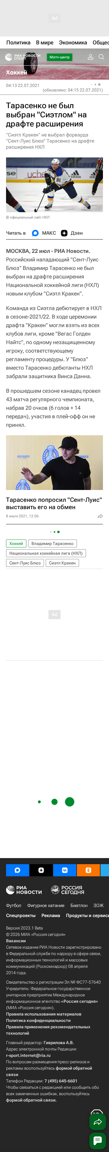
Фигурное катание (45, 905)
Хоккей (16, 543)
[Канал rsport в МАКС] (17, 870)
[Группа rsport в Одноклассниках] (88, 870)
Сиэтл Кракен (62, 562)
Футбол (13, 905)
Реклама (50, 915)
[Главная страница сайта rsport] (36, 57)
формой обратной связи (30, 1100)
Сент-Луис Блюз (25, 562)
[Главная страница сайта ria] (7, 57)
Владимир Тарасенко (52, 543)
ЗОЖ (99, 905)
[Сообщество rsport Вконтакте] (64, 870)
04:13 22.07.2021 (23, 85)
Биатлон (79, 905)
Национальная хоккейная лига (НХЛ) (46, 553)
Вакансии (16, 940)
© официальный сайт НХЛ (27, 217)
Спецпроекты (20, 915)
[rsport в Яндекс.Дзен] (41, 870)
